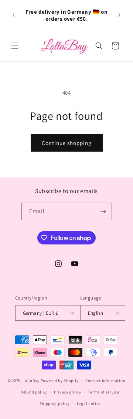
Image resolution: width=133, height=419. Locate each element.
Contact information (105, 380)
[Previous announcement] (14, 15)
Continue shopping (67, 142)
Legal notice (88, 403)
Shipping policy (55, 403)
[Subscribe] (103, 211)
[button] (15, 46)
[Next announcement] (119, 15)
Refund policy (34, 392)
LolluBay (31, 380)
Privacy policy (67, 392)
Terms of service (103, 392)
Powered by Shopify (60, 380)
